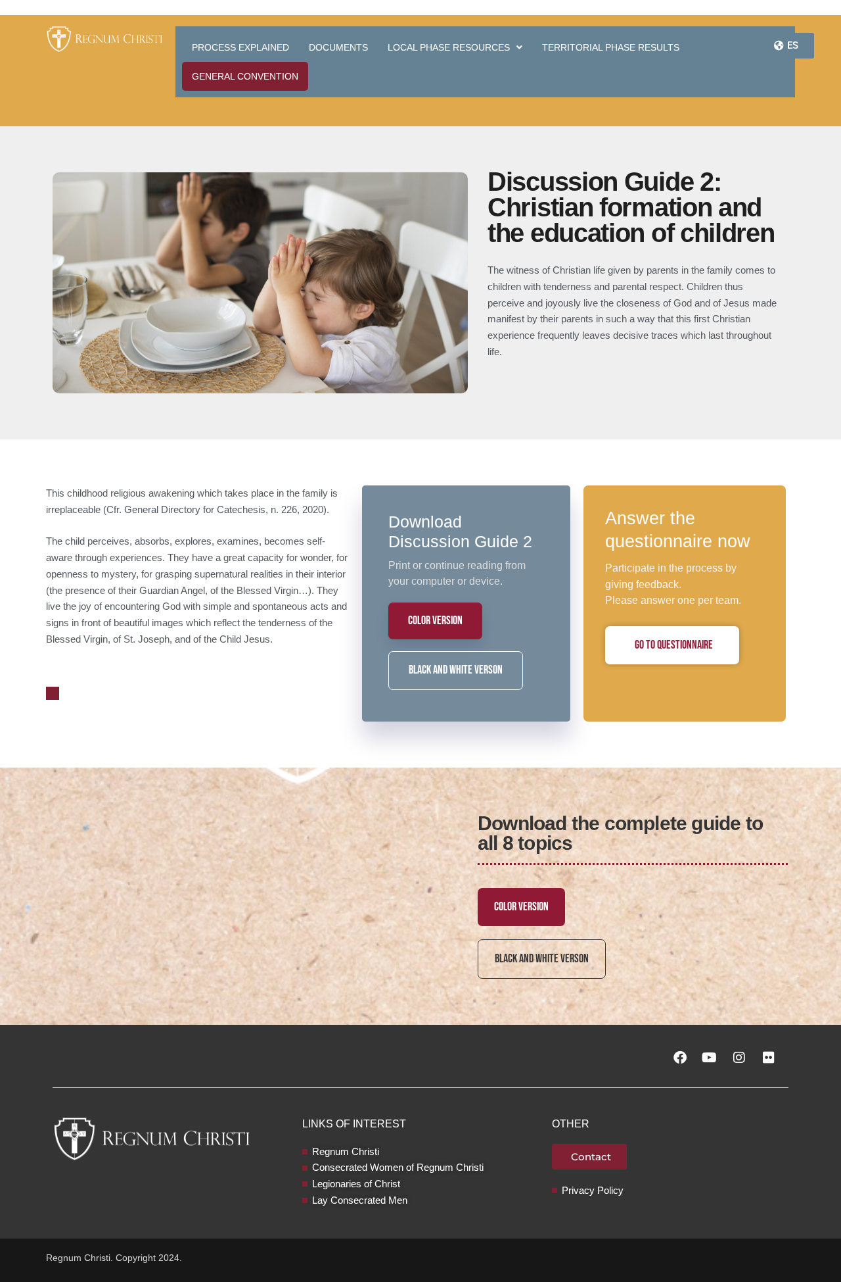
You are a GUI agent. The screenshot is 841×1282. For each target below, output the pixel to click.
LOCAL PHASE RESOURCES (449, 47)
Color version (435, 621)
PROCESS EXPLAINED (240, 47)
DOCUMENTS (338, 47)
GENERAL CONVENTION (245, 76)
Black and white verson (456, 670)
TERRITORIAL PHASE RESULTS (610, 47)
